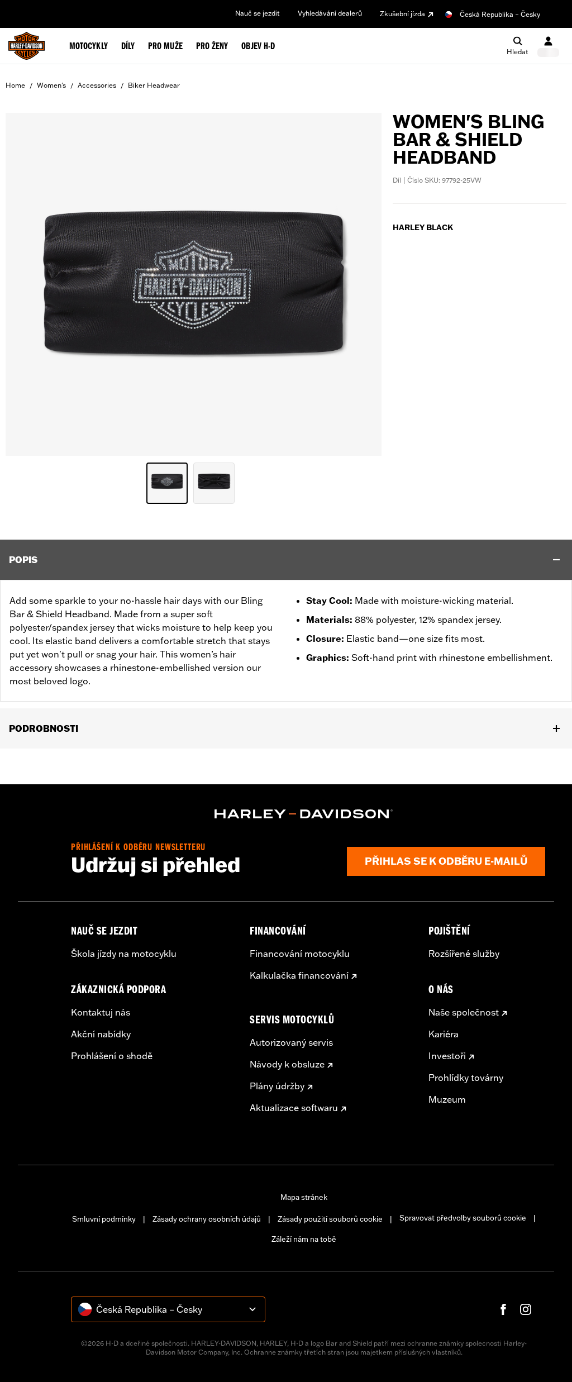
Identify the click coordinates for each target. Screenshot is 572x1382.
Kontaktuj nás (100, 1012)
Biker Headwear (154, 85)
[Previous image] (28, 284)
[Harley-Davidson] (304, 813)
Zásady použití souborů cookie (330, 1218)
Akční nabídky (101, 1034)
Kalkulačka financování (299, 975)
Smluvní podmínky (104, 1218)
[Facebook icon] (503, 1309)
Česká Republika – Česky (500, 14)
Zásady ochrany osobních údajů (206, 1218)
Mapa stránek (303, 1197)
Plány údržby (277, 1086)
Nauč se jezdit (257, 13)
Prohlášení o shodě (111, 1055)
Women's (51, 85)
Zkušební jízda (402, 13)
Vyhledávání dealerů (330, 13)
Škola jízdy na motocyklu (124, 953)
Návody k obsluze (287, 1064)
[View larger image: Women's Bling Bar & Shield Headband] (194, 282)
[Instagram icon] (525, 1309)
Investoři (447, 1055)
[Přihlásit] (548, 46)
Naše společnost (463, 1012)
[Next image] (359, 284)
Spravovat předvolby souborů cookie (462, 1217)
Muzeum (447, 1099)
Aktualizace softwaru (294, 1107)
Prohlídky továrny (465, 1077)
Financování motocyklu (300, 953)
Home (15, 85)
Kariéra (443, 1034)
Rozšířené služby (463, 953)
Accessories (97, 85)
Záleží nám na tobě (303, 1239)
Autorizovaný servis (291, 1042)
